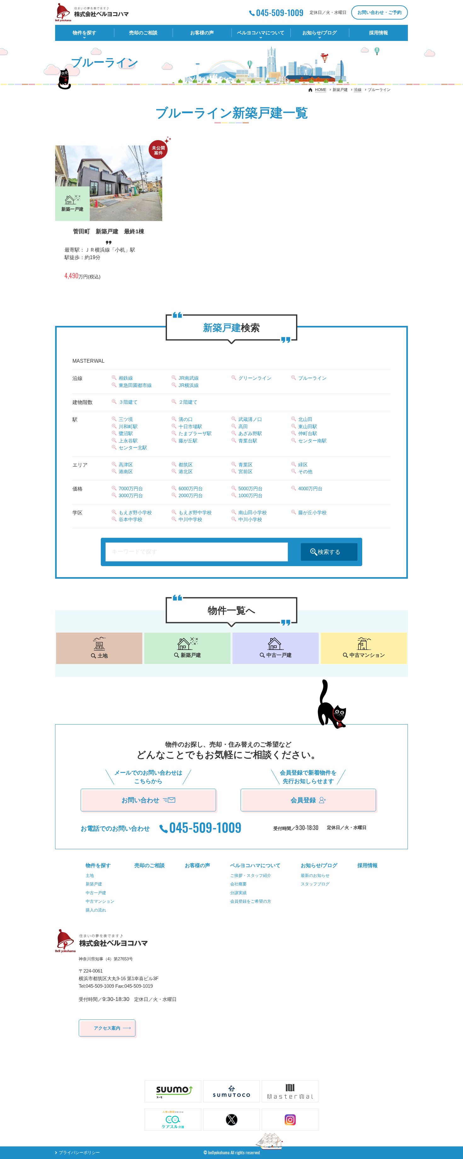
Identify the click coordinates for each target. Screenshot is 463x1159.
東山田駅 (307, 426)
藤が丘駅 (188, 440)
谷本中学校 (130, 519)
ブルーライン (312, 378)
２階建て (188, 402)
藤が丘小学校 (312, 512)
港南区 (126, 471)
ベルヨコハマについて (260, 32)
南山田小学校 (252, 512)
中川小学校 (250, 519)
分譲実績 (238, 892)
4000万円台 (310, 488)
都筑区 (186, 464)
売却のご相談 (143, 32)
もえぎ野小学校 (135, 512)
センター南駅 (312, 440)
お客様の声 (202, 32)
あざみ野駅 (250, 433)
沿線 (358, 90)
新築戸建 (94, 884)
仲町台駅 (307, 433)
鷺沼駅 (126, 433)
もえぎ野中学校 (195, 512)
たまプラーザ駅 (195, 433)
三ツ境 (126, 419)
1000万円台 (250, 495)
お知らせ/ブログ (319, 32)
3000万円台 (131, 495)
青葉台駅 (247, 440)
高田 (243, 426)
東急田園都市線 (135, 385)
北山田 (305, 419)
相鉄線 (126, 378)
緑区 (303, 464)
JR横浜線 (189, 385)
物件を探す (84, 32)
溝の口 (186, 419)
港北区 (186, 471)
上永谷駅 (128, 440)
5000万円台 (250, 488)
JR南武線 (189, 378)
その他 (305, 471)
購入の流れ (96, 910)
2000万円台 (191, 495)
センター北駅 (133, 447)
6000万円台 (191, 488)
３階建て (128, 402)
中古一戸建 (96, 892)
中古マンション (100, 901)
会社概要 (238, 884)
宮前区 (245, 471)
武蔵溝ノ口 (250, 419)
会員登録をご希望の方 (250, 901)
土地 (90, 875)
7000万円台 (131, 488)
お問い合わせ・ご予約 (379, 12)
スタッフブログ (315, 884)
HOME (320, 90)
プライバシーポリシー (79, 1152)
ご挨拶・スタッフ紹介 (250, 875)
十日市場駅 (190, 426)
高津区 (126, 464)
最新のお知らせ (315, 875)
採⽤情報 (378, 32)
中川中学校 (190, 519)
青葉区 (245, 464)
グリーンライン (255, 378)
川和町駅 (128, 426)
